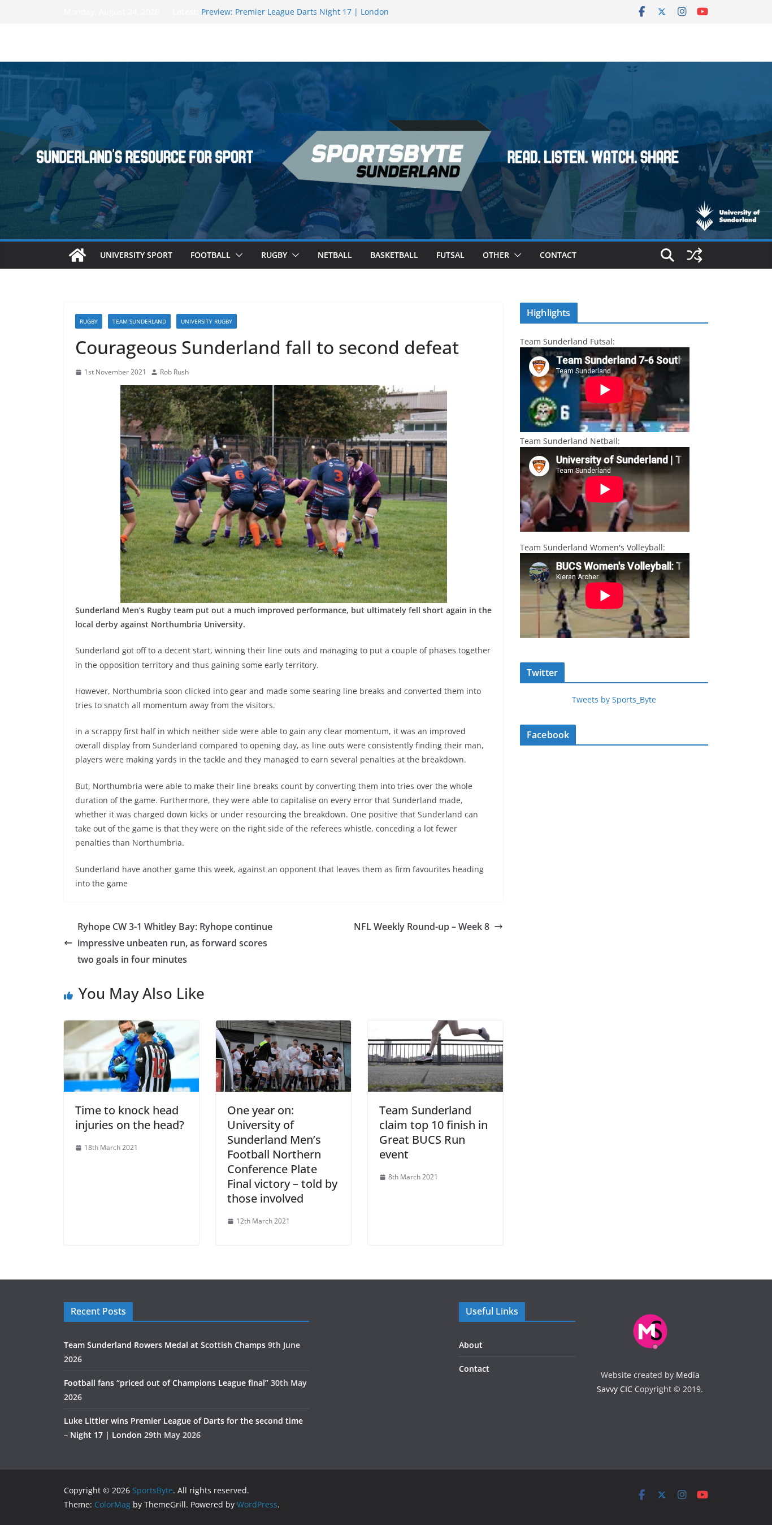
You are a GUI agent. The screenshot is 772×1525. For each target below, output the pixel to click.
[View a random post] (694, 255)
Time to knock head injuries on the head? (129, 1117)
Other (496, 254)
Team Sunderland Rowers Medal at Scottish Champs (165, 1344)
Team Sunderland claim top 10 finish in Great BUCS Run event (433, 1132)
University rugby (206, 321)
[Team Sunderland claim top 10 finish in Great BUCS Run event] (435, 1028)
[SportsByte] (77, 255)
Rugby (274, 254)
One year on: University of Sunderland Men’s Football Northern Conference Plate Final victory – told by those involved (282, 1154)
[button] (237, 255)
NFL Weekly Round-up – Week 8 (421, 926)
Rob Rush (174, 372)
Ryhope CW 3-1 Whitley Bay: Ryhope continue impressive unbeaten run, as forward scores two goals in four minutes (174, 943)
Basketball (394, 254)
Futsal (450, 254)
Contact (558, 254)
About (471, 1344)
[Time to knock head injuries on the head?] (131, 1028)
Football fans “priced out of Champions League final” (166, 1382)
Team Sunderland (139, 321)
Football (210, 254)
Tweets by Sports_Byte (614, 699)
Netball (335, 254)
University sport (136, 254)
